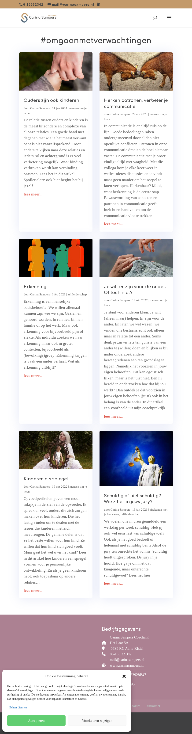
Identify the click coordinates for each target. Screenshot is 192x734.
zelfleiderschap (77, 294)
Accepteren (36, 721)
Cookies (134, 706)
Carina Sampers (40, 108)
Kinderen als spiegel (46, 479)
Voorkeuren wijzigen (97, 721)
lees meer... (33, 194)
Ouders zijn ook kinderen (51, 100)
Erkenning (35, 286)
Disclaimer (152, 706)
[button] (124, 676)
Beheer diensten (18, 707)
